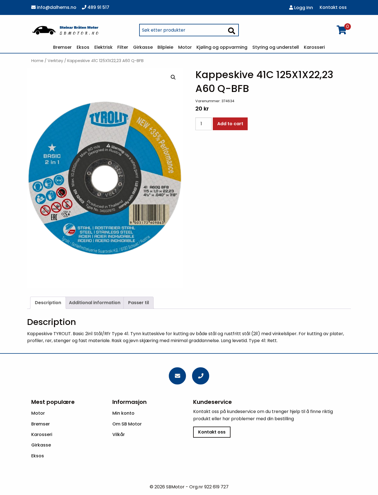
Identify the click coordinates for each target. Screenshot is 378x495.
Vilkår (118, 434)
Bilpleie (165, 47)
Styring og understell (275, 47)
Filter (122, 47)
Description (48, 302)
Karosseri (314, 47)
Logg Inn (303, 7)
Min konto (123, 413)
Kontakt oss (333, 7)
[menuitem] (62, 47)
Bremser (62, 47)
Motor (185, 47)
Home (37, 60)
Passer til (138, 302)
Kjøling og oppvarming (221, 47)
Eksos (83, 47)
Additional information (94, 302)
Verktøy (55, 60)
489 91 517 (97, 7)
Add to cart (230, 123)
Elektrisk (103, 47)
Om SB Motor (127, 424)
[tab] (48, 303)
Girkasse (143, 47)
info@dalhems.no (56, 7)
